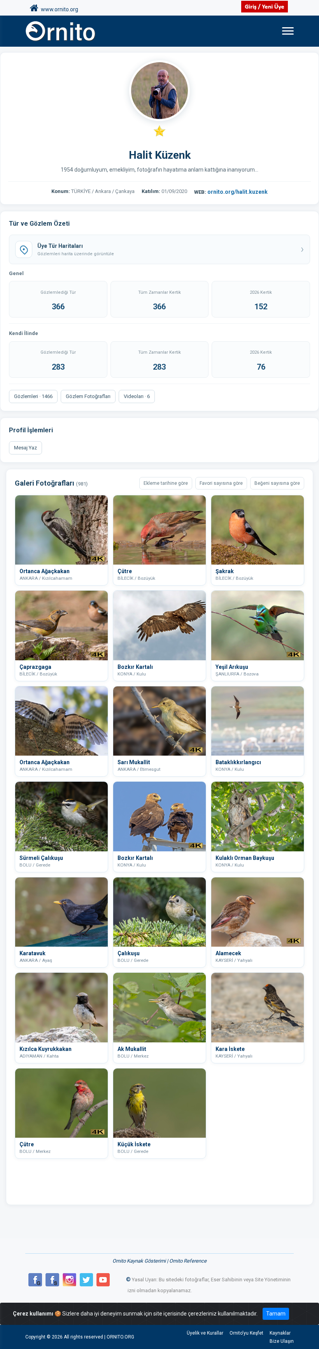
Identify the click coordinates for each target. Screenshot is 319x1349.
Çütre (124, 571)
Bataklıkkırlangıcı (238, 762)
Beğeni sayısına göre (277, 483)
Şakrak (225, 571)
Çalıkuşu (128, 953)
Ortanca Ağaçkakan (44, 571)
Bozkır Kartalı (135, 667)
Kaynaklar (280, 1333)
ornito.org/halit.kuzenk (237, 192)
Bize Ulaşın (282, 1341)
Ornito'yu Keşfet (246, 1333)
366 (58, 306)
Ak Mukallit (131, 1049)
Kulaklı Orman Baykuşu (245, 858)
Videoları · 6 (137, 396)
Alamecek (228, 953)
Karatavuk (32, 953)
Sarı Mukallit (133, 762)
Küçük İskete (134, 1144)
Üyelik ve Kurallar (205, 1333)
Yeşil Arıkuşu (232, 667)
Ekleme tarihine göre (166, 483)
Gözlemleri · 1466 (33, 396)
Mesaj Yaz (25, 448)
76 (261, 367)
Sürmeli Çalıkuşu (41, 858)
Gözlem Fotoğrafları (88, 396)
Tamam (276, 1313)
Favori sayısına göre (221, 483)
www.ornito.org (58, 9)
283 (58, 367)
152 (260, 306)
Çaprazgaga (35, 667)
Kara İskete (230, 1049)
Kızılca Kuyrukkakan (45, 1049)
